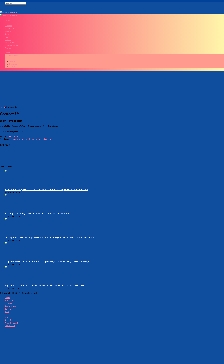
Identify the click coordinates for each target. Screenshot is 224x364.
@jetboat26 (13, 136)
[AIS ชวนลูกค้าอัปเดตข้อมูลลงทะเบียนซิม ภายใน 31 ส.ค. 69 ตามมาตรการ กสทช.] (17, 210)
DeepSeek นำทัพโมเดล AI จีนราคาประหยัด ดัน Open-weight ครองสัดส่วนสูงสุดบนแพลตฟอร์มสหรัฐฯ (47, 261)
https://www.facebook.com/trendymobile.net (30, 139)
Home (7, 20)
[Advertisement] (70, 89)
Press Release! (11, 45)
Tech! (7, 37)
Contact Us (10, 48)
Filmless (8, 25)
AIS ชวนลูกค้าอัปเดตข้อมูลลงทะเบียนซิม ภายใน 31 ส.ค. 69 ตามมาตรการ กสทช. (37, 213)
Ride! (7, 34)
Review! (8, 31)
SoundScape (10, 28)
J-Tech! (8, 39)
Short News (10, 42)
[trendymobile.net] (9, 12)
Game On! (9, 23)
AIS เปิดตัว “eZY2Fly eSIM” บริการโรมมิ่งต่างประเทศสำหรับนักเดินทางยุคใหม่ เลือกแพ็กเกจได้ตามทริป (46, 189)
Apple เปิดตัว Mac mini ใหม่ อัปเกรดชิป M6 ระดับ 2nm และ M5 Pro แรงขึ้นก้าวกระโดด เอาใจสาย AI (46, 285)
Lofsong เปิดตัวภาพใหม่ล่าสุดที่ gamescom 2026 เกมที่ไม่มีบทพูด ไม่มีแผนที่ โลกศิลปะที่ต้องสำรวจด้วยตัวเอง (49, 237)
